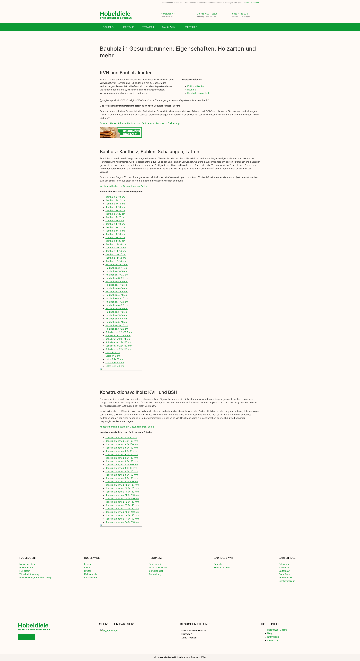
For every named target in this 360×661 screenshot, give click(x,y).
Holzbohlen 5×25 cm (116, 328)
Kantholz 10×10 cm (115, 244)
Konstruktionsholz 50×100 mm (121, 447)
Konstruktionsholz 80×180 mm (121, 478)
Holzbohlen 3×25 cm (116, 278)
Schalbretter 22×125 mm (118, 342)
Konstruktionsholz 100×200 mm (122, 495)
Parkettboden (26, 567)
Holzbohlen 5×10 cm (116, 308)
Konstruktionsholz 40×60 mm (121, 437)
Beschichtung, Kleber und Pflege (35, 577)
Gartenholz (191, 27)
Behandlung (155, 574)
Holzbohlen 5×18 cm (116, 322)
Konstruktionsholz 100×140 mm (122, 491)
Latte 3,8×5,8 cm (114, 366)
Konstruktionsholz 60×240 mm (121, 464)
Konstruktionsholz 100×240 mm (122, 498)
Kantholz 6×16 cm (115, 207)
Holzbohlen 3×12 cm (116, 264)
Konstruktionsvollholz (198, 93)
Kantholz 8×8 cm (114, 220)
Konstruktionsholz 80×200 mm (121, 481)
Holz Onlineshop (252, 3)
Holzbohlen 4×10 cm (116, 281)
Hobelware (128, 27)
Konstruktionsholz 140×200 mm (122, 522)
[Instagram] (252, 27)
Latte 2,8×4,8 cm (114, 362)
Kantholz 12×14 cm (115, 261)
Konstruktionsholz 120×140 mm (122, 505)
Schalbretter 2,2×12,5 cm (118, 332)
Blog (269, 633)
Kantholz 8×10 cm (115, 223)
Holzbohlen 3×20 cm (116, 274)
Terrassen (148, 27)
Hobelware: (92, 558)
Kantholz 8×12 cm (115, 227)
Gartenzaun (284, 571)
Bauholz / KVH (169, 27)
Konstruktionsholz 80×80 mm (121, 468)
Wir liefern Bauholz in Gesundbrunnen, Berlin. (123, 186)
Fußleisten (24, 571)
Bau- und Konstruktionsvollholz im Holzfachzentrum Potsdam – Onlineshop (140, 123)
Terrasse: (156, 558)
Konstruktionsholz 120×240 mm (122, 512)
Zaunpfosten (285, 574)
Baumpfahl (284, 567)
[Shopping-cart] (258, 27)
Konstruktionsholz (223, 567)
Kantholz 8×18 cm (115, 237)
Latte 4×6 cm (112, 355)
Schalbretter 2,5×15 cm (117, 338)
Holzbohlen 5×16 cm (116, 318)
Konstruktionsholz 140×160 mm (122, 518)
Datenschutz (273, 637)
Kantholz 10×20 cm (115, 254)
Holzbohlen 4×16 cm (116, 291)
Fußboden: (27, 558)
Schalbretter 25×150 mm (118, 349)
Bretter (87, 571)
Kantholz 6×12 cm (115, 200)
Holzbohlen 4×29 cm (116, 305)
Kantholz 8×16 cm (115, 234)
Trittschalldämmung (29, 574)
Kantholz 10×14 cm (115, 251)
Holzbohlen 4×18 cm (116, 295)
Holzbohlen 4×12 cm (116, 284)
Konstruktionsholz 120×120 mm (122, 501)
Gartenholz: (287, 558)
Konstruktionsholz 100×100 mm (122, 484)
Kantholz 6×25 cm (115, 217)
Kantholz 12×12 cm (115, 257)
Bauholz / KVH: (224, 558)
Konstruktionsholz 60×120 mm (121, 454)
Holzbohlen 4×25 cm (116, 301)
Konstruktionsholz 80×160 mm (121, 474)
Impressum (272, 640)
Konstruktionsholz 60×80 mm (121, 451)
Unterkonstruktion (158, 567)
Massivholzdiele (27, 564)
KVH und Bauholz (196, 86)
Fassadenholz (91, 577)
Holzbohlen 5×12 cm (116, 311)
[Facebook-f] (246, 27)
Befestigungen (156, 571)
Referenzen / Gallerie (277, 630)
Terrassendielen (157, 564)
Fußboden (108, 27)
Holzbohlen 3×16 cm (116, 271)
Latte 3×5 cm (112, 352)
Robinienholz (285, 577)
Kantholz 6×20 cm (115, 213)
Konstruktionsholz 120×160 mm (122, 508)
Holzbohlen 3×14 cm (116, 267)
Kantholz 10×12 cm (115, 247)
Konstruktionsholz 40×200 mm (121, 444)
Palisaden (284, 564)
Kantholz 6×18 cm (115, 210)
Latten (87, 567)
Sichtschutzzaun (287, 581)
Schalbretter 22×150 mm (118, 345)
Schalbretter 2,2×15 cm (117, 335)
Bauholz (191, 89)
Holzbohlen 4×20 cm (116, 298)
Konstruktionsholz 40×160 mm (121, 440)
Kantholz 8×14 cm (115, 230)
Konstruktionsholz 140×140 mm (122, 515)
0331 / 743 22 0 (240, 13)
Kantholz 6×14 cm (115, 203)
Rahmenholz (90, 574)
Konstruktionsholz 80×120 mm (121, 471)
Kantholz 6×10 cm (115, 196)
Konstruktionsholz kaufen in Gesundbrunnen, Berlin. (127, 426)
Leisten (88, 564)
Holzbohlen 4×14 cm (116, 288)
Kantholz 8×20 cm (115, 240)
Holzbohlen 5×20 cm (116, 325)
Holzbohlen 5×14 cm (116, 315)
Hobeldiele (115, 13)
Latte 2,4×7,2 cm (114, 359)
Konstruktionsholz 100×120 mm (122, 488)
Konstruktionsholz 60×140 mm (121, 457)
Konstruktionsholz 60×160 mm (121, 461)
